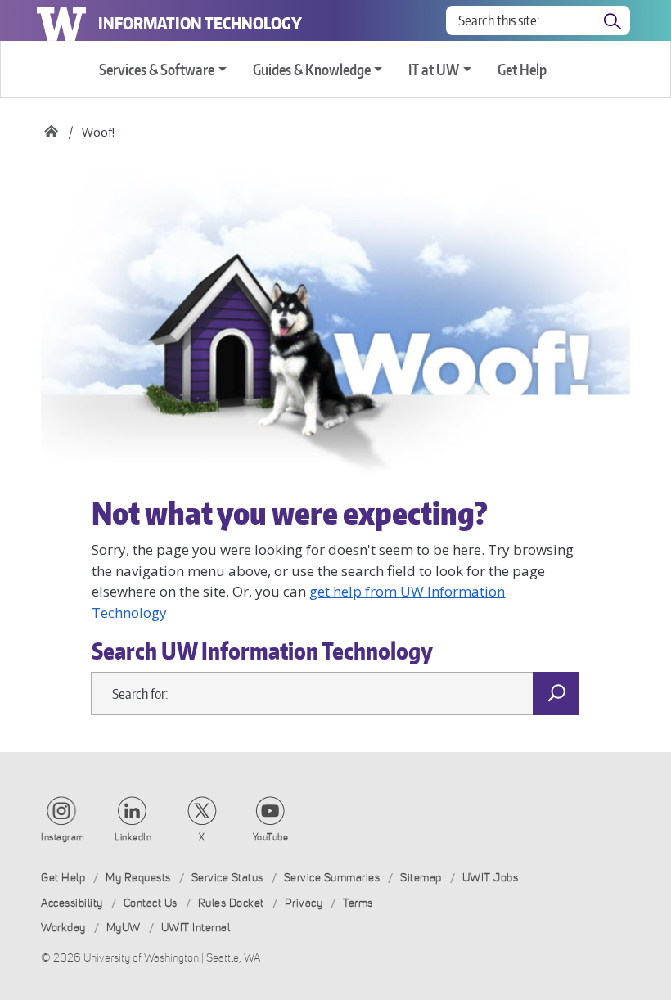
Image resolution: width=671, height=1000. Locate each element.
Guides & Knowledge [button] (312, 69)
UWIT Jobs (490, 878)
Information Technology (200, 23)
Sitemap (421, 878)
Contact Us (151, 903)
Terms (358, 903)
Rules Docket (231, 903)
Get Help (522, 69)
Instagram (63, 837)
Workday (63, 928)
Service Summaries (332, 878)
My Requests (138, 878)
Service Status (227, 878)
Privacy (304, 903)
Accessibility (72, 903)
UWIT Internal (196, 928)
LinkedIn (133, 837)
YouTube (271, 837)
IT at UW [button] (433, 69)
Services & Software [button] (156, 69)
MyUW (123, 928)
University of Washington (61, 20)
